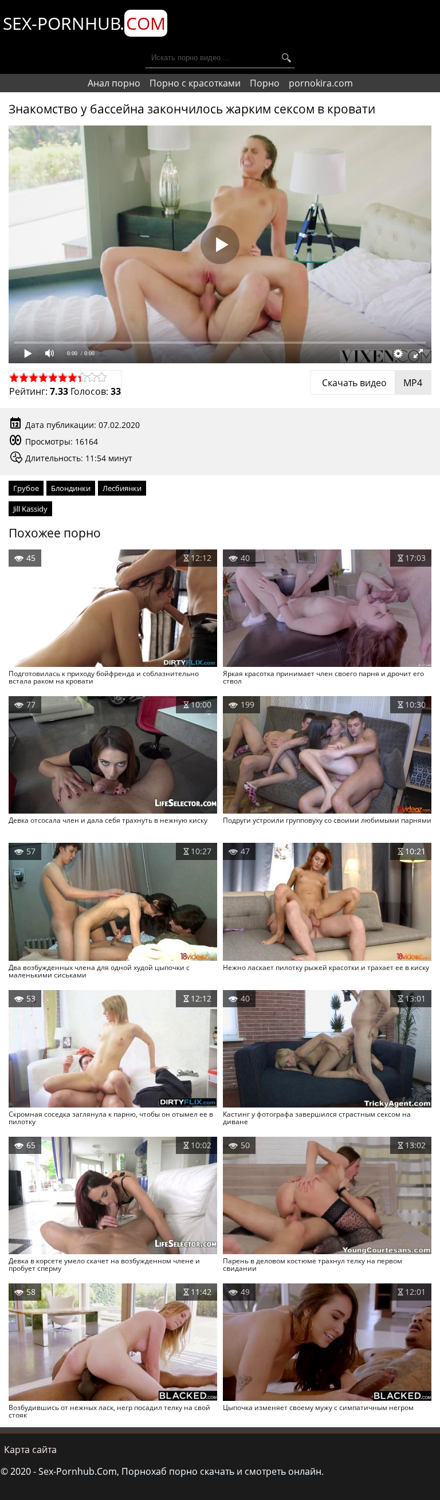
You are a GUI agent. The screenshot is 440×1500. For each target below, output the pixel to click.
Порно (265, 83)
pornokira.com (321, 83)
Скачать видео (371, 382)
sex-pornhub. (84, 23)
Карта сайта (30, 1449)
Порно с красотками (195, 83)
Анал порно (114, 83)
